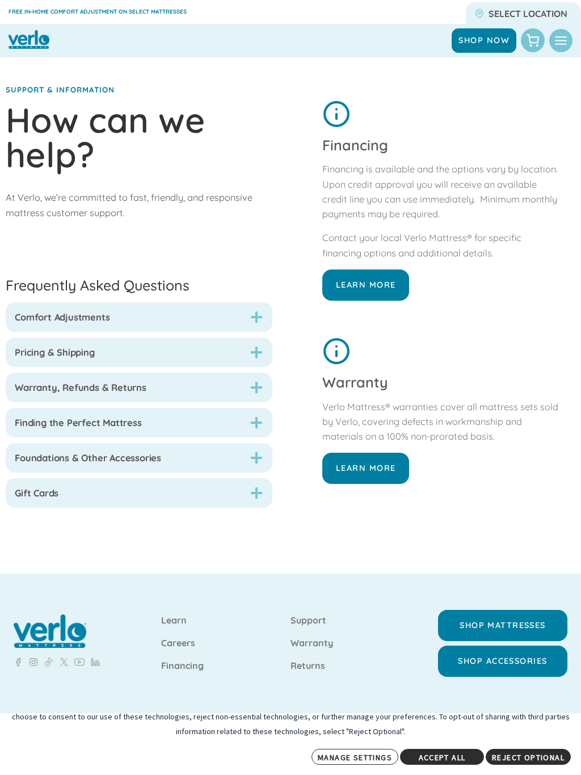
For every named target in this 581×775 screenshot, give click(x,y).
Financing (182, 666)
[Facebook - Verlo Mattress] (18, 662)
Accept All (442, 757)
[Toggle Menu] (560, 40)
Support (308, 620)
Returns (307, 666)
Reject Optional (528, 757)
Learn (174, 620)
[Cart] (533, 40)
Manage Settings (355, 757)
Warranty (311, 643)
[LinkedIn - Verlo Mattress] (31, 662)
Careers (178, 643)
